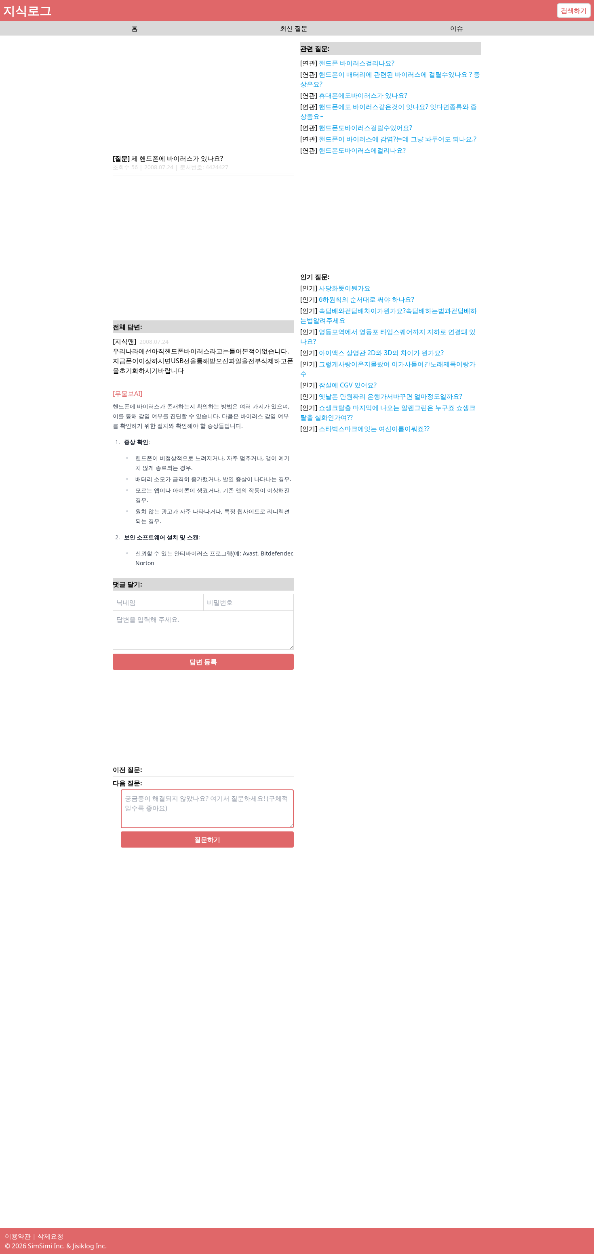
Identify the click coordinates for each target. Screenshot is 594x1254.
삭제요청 (50, 1236)
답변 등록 (203, 671)
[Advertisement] (203, 95)
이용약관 (18, 1236)
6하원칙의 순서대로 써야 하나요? (366, 299)
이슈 (456, 28)
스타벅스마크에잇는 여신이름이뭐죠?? (374, 428)
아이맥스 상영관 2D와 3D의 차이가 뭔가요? (381, 352)
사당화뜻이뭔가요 (345, 288)
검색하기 (574, 10)
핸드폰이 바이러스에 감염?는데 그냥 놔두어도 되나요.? (397, 139)
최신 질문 (294, 28)
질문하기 (207, 849)
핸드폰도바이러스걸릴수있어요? (365, 127)
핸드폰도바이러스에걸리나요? (362, 150)
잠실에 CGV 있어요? (348, 385)
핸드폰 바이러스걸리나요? (356, 63)
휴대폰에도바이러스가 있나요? (363, 95)
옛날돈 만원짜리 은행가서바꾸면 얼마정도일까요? (390, 396)
